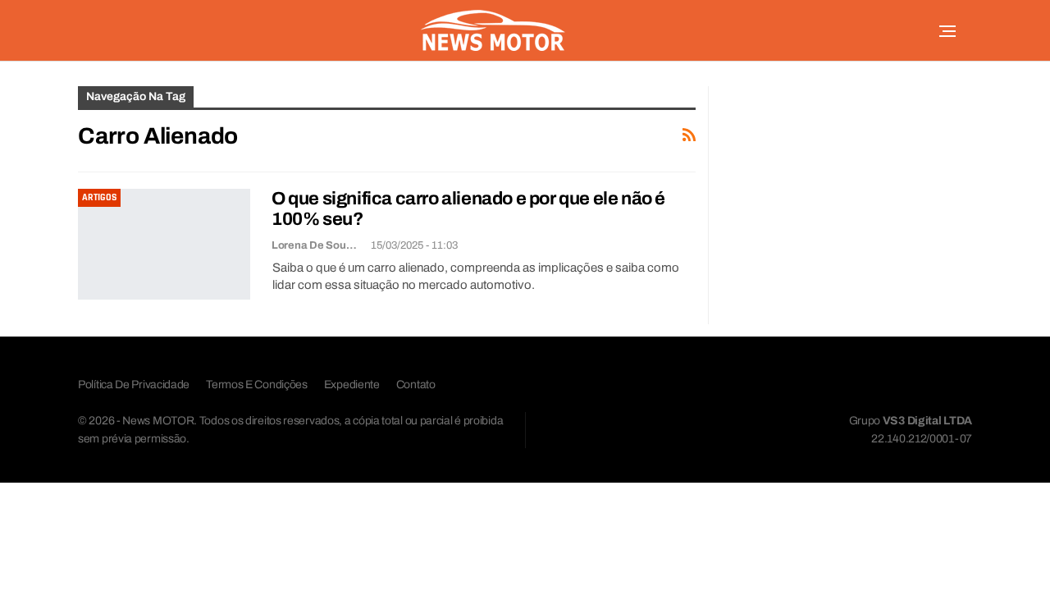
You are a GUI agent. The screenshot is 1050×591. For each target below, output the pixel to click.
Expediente (352, 384)
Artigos (99, 197)
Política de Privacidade (133, 384)
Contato (416, 384)
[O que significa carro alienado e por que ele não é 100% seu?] (164, 244)
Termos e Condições (257, 384)
